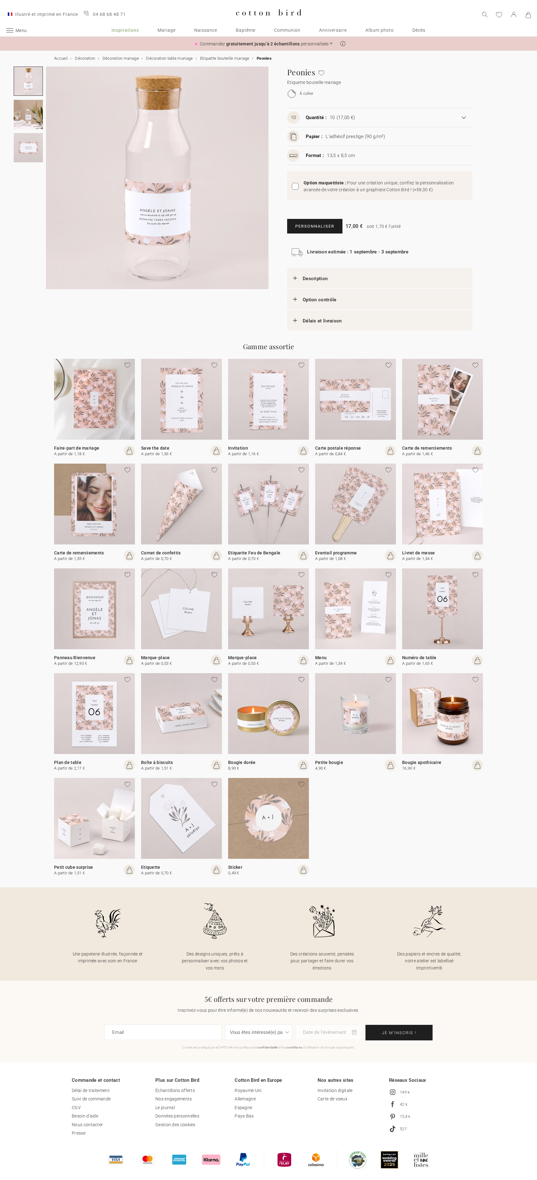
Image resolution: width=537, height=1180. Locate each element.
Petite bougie (329, 762)
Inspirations (125, 30)
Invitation (238, 448)
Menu (321, 657)
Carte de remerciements (427, 448)
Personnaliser (314, 226)
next (49, 181)
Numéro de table (419, 657)
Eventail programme (336, 552)
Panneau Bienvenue (74, 657)
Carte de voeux (332, 1098)
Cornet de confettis (161, 552)
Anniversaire (333, 30)
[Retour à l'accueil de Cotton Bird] (268, 20)
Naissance (205, 30)
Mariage (167, 30)
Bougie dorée (242, 762)
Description (315, 278)
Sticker (235, 867)
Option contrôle (320, 300)
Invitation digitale (335, 1090)
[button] (343, 44)
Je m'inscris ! (399, 1032)
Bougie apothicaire (421, 762)
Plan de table (67, 762)
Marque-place (155, 657)
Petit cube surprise (73, 867)
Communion (287, 30)
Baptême (245, 30)
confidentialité (267, 1047)
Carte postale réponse (338, 448)
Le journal (165, 1107)
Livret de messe (418, 552)
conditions (294, 1047)
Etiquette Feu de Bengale (254, 552)
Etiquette (150, 867)
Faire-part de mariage (76, 448)
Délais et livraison (322, 321)
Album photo (379, 30)
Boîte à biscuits (157, 762)
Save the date (155, 448)
